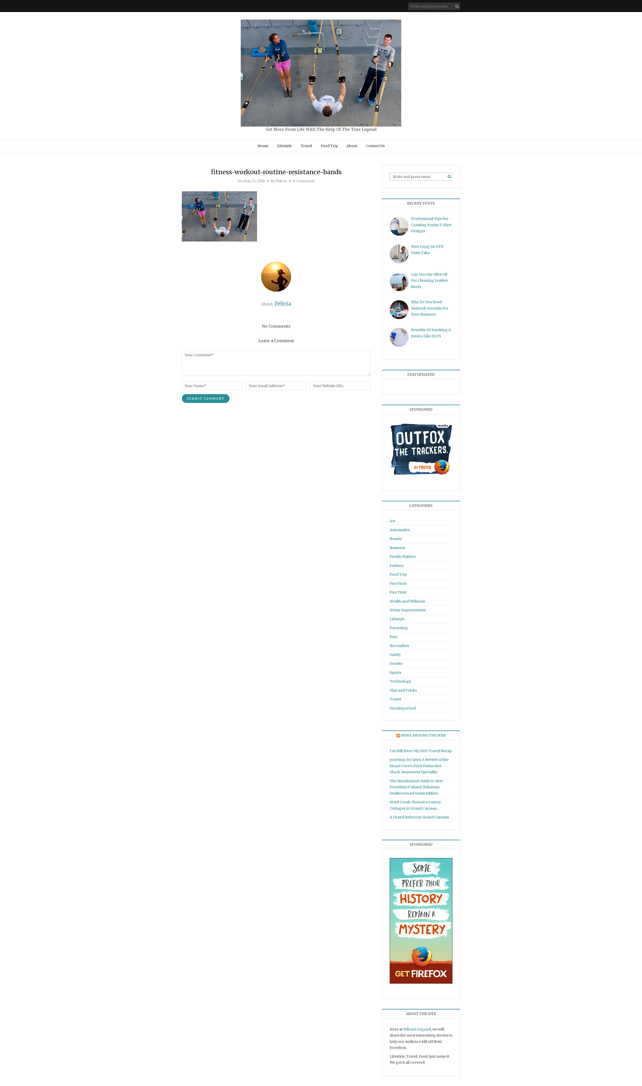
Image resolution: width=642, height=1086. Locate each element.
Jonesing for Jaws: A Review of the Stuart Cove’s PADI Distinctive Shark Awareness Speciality (419, 765)
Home (263, 146)
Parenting (399, 628)
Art (392, 521)
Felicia (281, 181)
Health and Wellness (407, 601)
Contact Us (375, 146)
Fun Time (398, 592)
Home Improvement (408, 610)
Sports (395, 672)
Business (397, 548)
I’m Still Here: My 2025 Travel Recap (421, 751)
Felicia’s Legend (417, 1029)
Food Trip (329, 146)
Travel (306, 146)
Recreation (399, 645)
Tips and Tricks (403, 690)
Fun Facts (398, 583)
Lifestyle (284, 146)
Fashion (397, 565)
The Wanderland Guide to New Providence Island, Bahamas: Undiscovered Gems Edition (416, 787)
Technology (400, 681)
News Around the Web (423, 735)
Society (396, 663)
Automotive (400, 530)
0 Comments (304, 181)
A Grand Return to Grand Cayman (419, 817)
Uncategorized (403, 708)
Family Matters (403, 556)
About (352, 146)
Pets (393, 637)
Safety (395, 654)
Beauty (396, 538)
